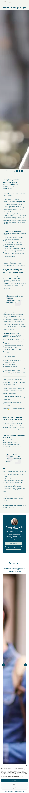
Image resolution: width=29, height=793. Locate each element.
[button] (27, 766)
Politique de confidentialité (18, 791)
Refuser (15, 784)
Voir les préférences (14, 788)
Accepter (14, 780)
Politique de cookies (9, 791)
